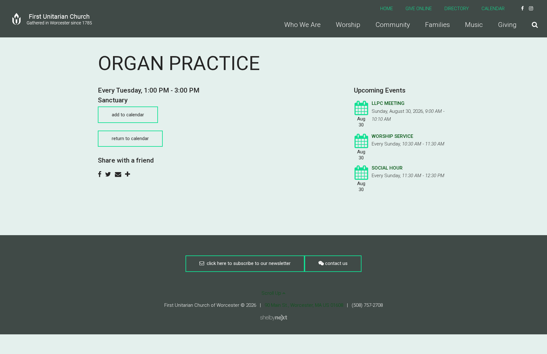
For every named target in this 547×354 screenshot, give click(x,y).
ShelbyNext (273, 318)
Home (386, 8)
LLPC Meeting (388, 103)
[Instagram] (531, 8)
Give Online (419, 8)
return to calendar (130, 138)
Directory (456, 8)
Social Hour (387, 168)
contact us (336, 263)
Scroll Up (271, 293)
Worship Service (392, 136)
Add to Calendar (128, 115)
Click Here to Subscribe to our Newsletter (247, 263)
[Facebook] (522, 8)
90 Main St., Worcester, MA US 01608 (304, 305)
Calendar (493, 8)
